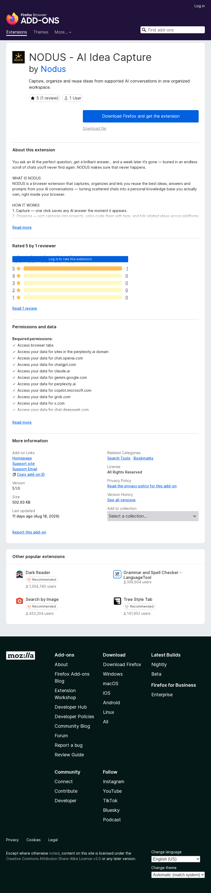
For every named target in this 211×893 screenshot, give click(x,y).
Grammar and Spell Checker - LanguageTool (152, 575)
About (61, 664)
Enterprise (162, 694)
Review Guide (69, 754)
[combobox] (172, 29)
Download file (94, 128)
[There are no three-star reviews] (73, 283)
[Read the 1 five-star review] (73, 268)
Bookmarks (143, 458)
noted (54, 853)
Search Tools (118, 458)
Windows (113, 674)
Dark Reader (38, 572)
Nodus (53, 69)
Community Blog (72, 726)
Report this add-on (29, 532)
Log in (200, 6)
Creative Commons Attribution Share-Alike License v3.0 (53, 858)
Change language (166, 852)
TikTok (110, 800)
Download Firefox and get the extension (141, 116)
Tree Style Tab (138, 599)
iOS (106, 693)
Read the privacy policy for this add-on (142, 486)
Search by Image (42, 599)
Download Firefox (122, 664)
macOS (110, 683)
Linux (108, 712)
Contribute (66, 791)
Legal (53, 840)
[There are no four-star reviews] (73, 276)
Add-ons (64, 655)
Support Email (24, 469)
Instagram (113, 781)
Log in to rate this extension (70, 259)
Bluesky (111, 810)
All (105, 721)
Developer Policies (74, 716)
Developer (65, 800)
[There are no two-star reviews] (73, 290)
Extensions (16, 32)
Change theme (164, 867)
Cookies (34, 840)
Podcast (112, 819)
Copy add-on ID (31, 474)
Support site (23, 463)
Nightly (159, 664)
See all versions (121, 500)
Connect (64, 781)
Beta (156, 674)
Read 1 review (24, 308)
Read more (22, 227)
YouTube (112, 791)
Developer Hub (71, 707)
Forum (61, 735)
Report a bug (69, 745)
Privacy (12, 840)
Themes (40, 32)
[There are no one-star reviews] (73, 297)
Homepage (22, 458)
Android (111, 702)
